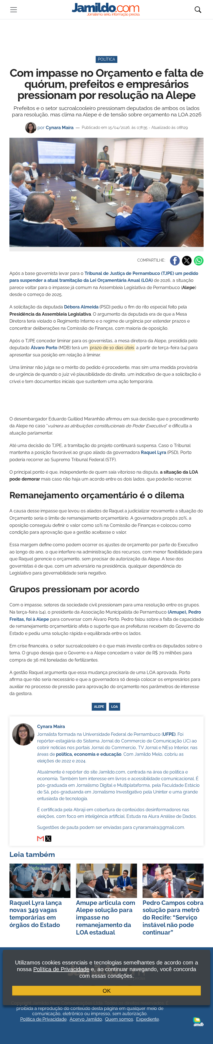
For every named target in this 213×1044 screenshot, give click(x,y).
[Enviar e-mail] (40, 838)
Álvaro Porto (43, 347)
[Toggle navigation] (13, 10)
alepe (99, 707)
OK (107, 991)
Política (106, 59)
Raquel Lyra (153, 452)
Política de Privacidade (43, 1019)
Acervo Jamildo (86, 1019)
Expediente (147, 1019)
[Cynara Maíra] (48, 838)
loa (114, 707)
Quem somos (119, 1019)
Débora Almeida (81, 307)
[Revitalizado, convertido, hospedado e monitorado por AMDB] (198, 1021)
